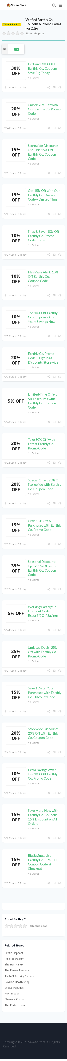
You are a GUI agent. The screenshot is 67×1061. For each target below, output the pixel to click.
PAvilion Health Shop (17, 982)
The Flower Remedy (17, 970)
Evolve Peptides (14, 987)
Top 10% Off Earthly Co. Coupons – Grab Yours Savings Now (43, 317)
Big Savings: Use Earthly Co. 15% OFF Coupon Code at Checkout (43, 861)
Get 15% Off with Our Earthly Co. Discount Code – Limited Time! (44, 194)
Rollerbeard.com (14, 958)
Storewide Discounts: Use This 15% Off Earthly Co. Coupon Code (43, 152)
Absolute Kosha (14, 999)
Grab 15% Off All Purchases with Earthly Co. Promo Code (44, 525)
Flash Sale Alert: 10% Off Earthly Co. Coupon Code (43, 276)
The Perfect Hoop (15, 1005)
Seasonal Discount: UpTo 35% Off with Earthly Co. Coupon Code (42, 568)
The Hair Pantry (14, 964)
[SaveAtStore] (17, 5)
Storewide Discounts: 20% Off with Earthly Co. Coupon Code (43, 733)
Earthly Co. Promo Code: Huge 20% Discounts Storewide (43, 357)
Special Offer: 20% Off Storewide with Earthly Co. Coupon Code (44, 484)
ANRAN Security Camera (19, 976)
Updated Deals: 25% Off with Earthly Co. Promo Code (43, 651)
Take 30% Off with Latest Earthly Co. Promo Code (41, 443)
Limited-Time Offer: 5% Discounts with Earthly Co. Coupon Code (42, 400)
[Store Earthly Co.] (11, 24)
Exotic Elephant (14, 953)
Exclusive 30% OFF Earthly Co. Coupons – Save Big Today (44, 68)
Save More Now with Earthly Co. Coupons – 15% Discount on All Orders (44, 816)
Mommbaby (12, 993)
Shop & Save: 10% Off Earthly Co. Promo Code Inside (43, 235)
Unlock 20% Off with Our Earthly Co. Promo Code (44, 109)
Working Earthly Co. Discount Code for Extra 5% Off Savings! (44, 611)
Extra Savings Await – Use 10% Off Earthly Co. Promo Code (43, 774)
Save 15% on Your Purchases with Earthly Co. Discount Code (44, 692)
